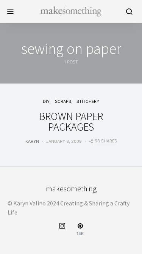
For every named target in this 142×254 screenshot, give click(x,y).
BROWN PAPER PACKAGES (71, 121)
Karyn (32, 141)
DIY (46, 101)
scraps (63, 101)
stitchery (87, 101)
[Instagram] (62, 229)
